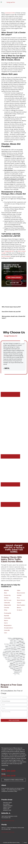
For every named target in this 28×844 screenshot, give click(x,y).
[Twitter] (6, 796)
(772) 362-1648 (8, 776)
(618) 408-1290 (8, 771)
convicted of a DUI (10, 13)
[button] (14, 307)
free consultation (6, 256)
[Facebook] (3, 796)
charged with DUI (9, 251)
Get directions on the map (7, 820)
